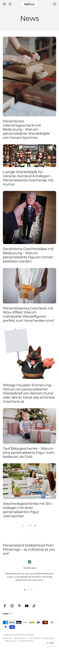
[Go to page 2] (35, 525)
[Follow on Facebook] (5, 606)
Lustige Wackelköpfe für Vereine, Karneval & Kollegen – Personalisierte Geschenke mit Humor (28, 178)
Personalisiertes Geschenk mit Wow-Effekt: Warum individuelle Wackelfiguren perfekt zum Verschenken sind (28, 314)
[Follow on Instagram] (12, 606)
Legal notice (7, 638)
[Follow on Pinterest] (19, 606)
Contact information (26, 641)
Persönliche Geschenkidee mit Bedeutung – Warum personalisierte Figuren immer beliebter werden (28, 255)
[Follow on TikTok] (34, 606)
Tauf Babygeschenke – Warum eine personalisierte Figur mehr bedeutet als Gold (29, 452)
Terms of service (35, 638)
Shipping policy (20, 638)
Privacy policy (49, 638)
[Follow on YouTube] (27, 606)
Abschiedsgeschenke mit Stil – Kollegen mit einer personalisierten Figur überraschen (28, 509)
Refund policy (11, 641)
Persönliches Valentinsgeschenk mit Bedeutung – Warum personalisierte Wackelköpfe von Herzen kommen (26, 129)
